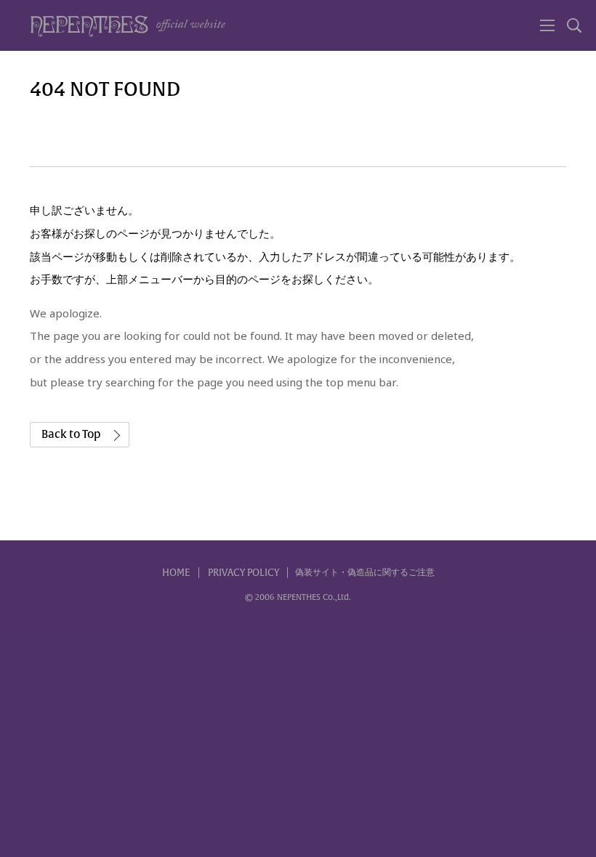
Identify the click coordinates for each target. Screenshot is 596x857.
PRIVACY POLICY (243, 572)
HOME (176, 572)
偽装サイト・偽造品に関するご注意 (365, 572)
